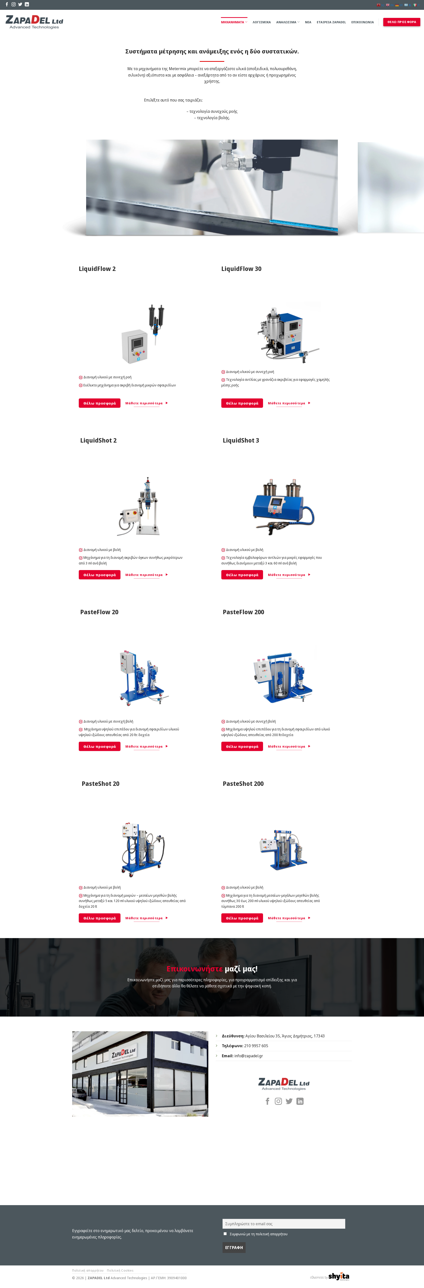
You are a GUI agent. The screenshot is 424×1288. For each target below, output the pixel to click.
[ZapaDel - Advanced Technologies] (34, 22)
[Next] (409, 189)
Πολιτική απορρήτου (88, 1270)
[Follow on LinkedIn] (27, 4)
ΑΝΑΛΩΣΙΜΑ (286, 22)
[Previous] (14, 189)
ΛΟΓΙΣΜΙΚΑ (262, 22)
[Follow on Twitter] (20, 4)
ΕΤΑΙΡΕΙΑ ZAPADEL (331, 22)
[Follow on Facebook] (7, 4)
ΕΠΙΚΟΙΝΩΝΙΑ (362, 22)
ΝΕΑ (308, 22)
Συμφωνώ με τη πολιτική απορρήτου (259, 1234)
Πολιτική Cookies (120, 1270)
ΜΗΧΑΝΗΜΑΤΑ (232, 22)
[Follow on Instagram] (14, 4)
